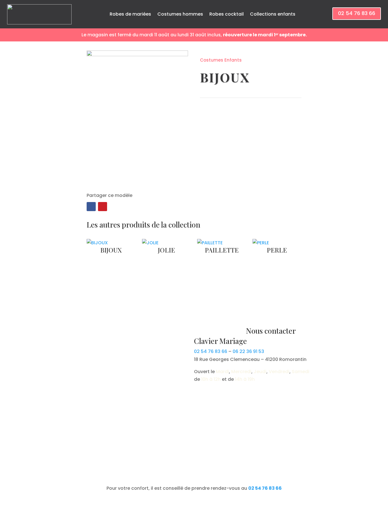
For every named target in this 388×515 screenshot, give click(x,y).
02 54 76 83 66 (356, 13)
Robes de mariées (130, 14)
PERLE (277, 250)
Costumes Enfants (221, 60)
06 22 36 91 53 (248, 351)
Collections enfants (272, 14)
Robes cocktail (226, 14)
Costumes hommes (180, 14)
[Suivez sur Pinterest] (102, 206)
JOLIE (166, 250)
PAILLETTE (222, 250)
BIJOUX (111, 250)
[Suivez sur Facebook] (91, 206)
